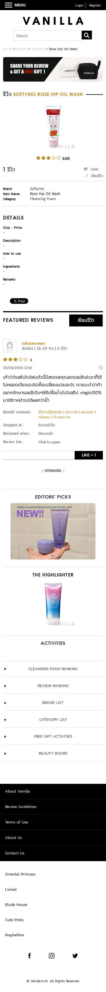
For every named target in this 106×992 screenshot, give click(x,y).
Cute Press (14, 920)
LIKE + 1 (89, 455)
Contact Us (14, 853)
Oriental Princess (20, 874)
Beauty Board (53, 753)
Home (7, 48)
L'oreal (11, 889)
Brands (22, 48)
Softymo (38, 48)
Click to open (49, 442)
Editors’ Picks (53, 497)
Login (79, 5)
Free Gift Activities (53, 736)
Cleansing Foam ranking (53, 669)
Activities (53, 643)
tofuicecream (33, 343)
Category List (53, 719)
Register (95, 5)
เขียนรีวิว (97, 175)
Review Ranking (53, 686)
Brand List (53, 703)
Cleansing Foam (43, 198)
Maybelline (14, 935)
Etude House (16, 905)
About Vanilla (17, 791)
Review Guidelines (20, 807)
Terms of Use (16, 822)
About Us (13, 838)
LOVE (94, 169)
